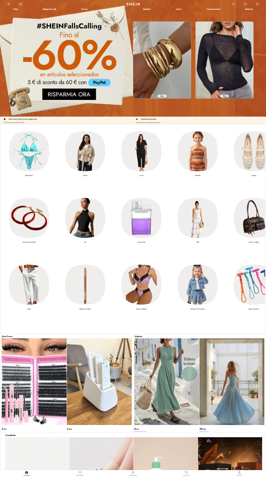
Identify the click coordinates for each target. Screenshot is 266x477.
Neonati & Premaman (197, 309)
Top (85, 242)
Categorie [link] (80, 475)
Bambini (197, 175)
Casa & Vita (141, 242)
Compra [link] (27, 475)
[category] (7, 4)
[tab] (15, 9)
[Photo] (29, 151)
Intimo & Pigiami (141, 309)
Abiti (197, 242)
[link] (23, 4)
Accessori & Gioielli (28, 242)
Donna (85, 175)
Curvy (141, 175)
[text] (162, 96)
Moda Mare (29, 175)
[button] (257, 4)
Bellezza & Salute (85, 309)
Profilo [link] (239, 475)
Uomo (29, 309)
